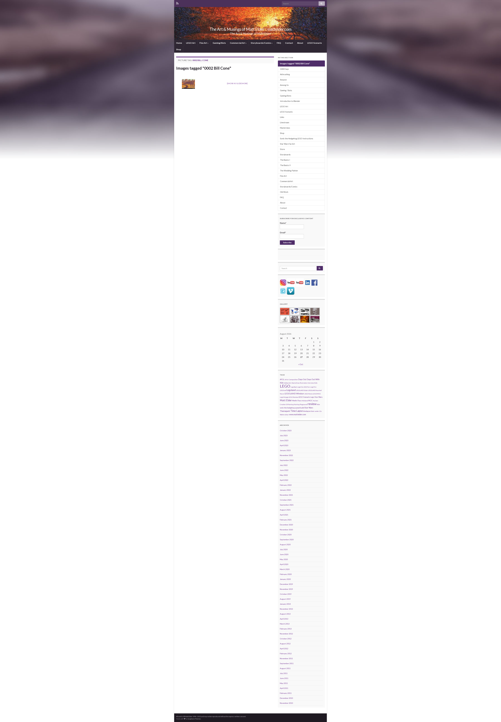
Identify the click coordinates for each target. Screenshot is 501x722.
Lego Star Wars (316, 397)
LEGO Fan (306, 387)
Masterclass (285, 128)
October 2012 (285, 639)
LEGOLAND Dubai (302, 390)
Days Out (302, 379)
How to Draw (296, 383)
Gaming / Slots (286, 90)
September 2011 (287, 663)
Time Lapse (296, 410)
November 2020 (286, 529)
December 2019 (286, 584)
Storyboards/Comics (261, 43)
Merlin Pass (296, 400)
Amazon (283, 80)
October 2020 (285, 534)
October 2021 (285, 500)
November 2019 (286, 589)
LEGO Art (190, 43)
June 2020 (284, 554)
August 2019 (285, 599)
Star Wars (309, 408)
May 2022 (284, 475)
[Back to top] (495, 716)
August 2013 (285, 614)
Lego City (300, 387)
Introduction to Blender (290, 101)
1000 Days (284, 69)
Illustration (303, 383)
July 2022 (284, 465)
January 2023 (285, 450)
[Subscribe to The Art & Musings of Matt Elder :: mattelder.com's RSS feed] (177, 3)
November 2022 (286, 455)
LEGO (285, 386)
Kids (315, 383)
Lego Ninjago (284, 397)
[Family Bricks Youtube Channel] (291, 282)
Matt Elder (286, 400)
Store (282, 149)
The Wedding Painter (289, 171)
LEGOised (283, 390)
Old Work (284, 192)
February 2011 (286, 693)
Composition (293, 379)
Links (282, 117)
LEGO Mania (308, 394)
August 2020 (285, 544)
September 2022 (287, 460)
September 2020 (287, 539)
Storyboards (285, 154)
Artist (286, 379)
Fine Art (203, 43)
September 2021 (287, 505)
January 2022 (285, 490)
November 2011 (286, 658)
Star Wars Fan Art (287, 144)
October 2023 (285, 430)
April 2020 (284, 564)
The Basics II (285, 165)
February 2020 (286, 574)
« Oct (300, 364)
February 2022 (286, 485)
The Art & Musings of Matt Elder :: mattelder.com (250, 29)
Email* (283, 232)
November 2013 (286, 609)
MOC (310, 401)
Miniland (305, 401)
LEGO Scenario (314, 43)
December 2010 (286, 698)
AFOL (282, 379)
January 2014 (285, 604)
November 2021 (286, 495)
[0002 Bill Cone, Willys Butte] (188, 84)
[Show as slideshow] (237, 83)
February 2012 (286, 653)
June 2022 (284, 470)
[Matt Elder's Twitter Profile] (283, 290)
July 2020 (284, 549)
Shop (178, 49)
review (312, 404)
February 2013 (286, 629)
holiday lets (287, 383)
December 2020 (286, 525)
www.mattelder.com (297, 414)
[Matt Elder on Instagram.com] (283, 282)
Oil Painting (290, 404)
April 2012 (284, 648)
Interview (311, 383)
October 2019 (285, 594)
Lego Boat (294, 387)
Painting (296, 404)
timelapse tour (308, 411)
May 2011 (284, 683)
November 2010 (286, 703)
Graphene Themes (194, 719)
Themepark (285, 411)
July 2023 (284, 435)
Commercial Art (238, 43)
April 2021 (284, 515)
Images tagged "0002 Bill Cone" (203, 68)
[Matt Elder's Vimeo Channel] (290, 290)
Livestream (284, 122)
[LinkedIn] (307, 282)
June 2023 (284, 440)
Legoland (291, 390)
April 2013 (284, 619)
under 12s (318, 411)
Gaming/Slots (219, 43)
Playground (303, 404)
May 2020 (284, 559)
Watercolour (284, 415)
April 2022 (284, 480)
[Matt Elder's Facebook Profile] (314, 282)
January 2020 (285, 579)
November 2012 (286, 634)
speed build (299, 408)
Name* (283, 223)
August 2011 (285, 668)
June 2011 (284, 678)
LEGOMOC (317, 394)
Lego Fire (313, 387)
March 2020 (285, 569)
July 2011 (284, 673)
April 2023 (284, 445)
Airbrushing (285, 74)
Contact (289, 43)
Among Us (284, 85)
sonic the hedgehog (287, 408)
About (300, 43)
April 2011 (284, 688)
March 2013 (285, 624)
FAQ (279, 43)
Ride (318, 404)
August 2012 (285, 643)
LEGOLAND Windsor (294, 393)
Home (179, 43)
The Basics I (285, 160)
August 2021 (285, 510)
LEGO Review (293, 397)
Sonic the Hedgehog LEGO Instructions (296, 138)
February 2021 (286, 520)
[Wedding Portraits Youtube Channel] (300, 282)
